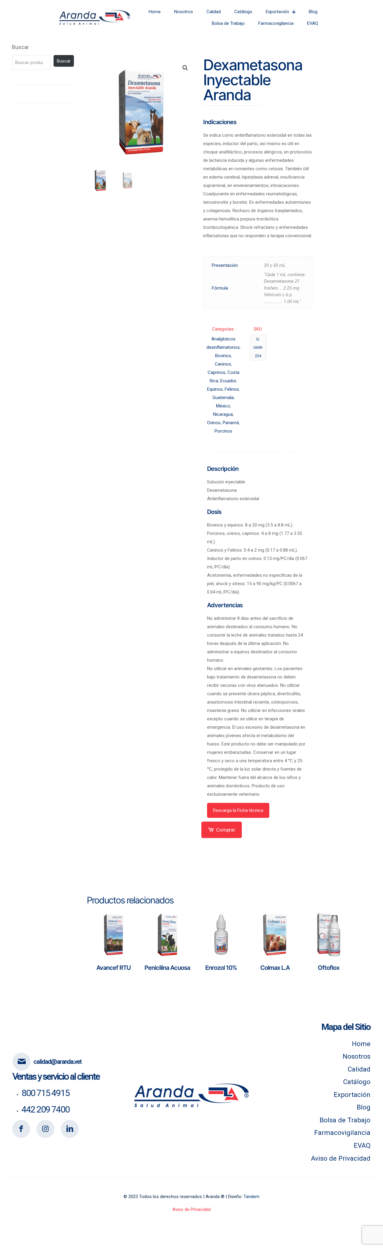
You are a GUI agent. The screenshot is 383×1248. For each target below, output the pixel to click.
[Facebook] (21, 1129)
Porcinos (223, 431)
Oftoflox (328, 967)
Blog (363, 1107)
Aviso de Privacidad (340, 1158)
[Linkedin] (70, 1129)
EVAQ (362, 1145)
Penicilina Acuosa (167, 967)
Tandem (251, 1196)
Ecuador (228, 380)
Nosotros (356, 1056)
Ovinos (214, 422)
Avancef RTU (113, 967)
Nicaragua (223, 414)
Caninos (223, 364)
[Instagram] (45, 1129)
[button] (186, 68)
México (223, 406)
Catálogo (356, 1082)
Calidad (359, 1069)
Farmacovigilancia (342, 1132)
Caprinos (216, 372)
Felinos (232, 389)
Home (361, 1044)
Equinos (215, 389)
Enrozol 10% (221, 967)
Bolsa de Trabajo (345, 1120)
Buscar (20, 47)
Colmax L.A (275, 967)
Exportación (352, 1094)
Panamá (231, 422)
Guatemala (223, 397)
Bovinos (223, 355)
